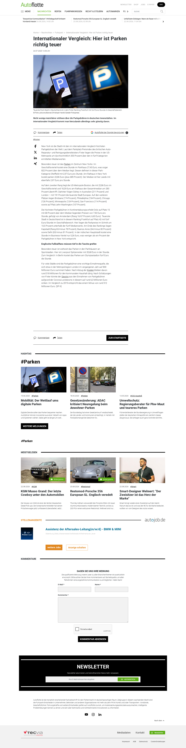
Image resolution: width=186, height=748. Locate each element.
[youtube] (86, 714)
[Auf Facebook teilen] (35, 146)
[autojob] (155, 520)
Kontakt (140, 732)
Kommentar (62, 595)
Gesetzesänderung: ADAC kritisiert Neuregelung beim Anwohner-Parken (89, 404)
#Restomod (85, 487)
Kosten (90, 270)
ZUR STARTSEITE (117, 338)
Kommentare (43, 132)
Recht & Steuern (94, 11)
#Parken (30, 362)
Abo (161, 5)
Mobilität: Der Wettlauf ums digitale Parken (39, 402)
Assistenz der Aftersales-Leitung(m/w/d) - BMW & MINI (83, 529)
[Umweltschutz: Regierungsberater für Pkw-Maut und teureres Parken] (142, 379)
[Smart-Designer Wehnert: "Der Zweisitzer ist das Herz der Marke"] (142, 470)
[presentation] (163, 21)
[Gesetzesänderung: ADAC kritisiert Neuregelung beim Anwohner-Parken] (93, 379)
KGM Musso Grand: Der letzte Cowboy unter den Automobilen (42, 493)
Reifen (58, 11)
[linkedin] (99, 714)
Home (36, 32)
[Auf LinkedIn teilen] (35, 158)
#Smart (133, 487)
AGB (134, 741)
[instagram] (93, 714)
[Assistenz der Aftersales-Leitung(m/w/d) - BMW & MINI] (27, 533)
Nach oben (158, 720)
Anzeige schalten (77, 547)
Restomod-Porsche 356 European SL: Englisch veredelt (91, 493)
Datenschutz (143, 741)
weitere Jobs (54, 547)
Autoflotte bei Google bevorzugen (109, 132)
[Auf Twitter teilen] (35, 152)
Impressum (126, 741)
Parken (67, 164)
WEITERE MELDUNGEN (34, 426)
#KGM (34, 487)
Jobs (143, 5)
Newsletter (125, 5)
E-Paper (150, 5)
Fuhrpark (59, 32)
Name (97, 585)
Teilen (59, 132)
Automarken (113, 11)
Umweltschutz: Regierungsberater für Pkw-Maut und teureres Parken (142, 404)
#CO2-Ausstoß (136, 396)
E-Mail (60, 585)
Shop (136, 5)
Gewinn (65, 276)
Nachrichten (44, 11)
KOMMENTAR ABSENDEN (93, 639)
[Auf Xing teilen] (35, 163)
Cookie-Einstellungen (158, 741)
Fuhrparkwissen (73, 11)
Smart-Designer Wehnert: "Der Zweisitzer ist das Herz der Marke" (140, 494)
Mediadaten (124, 732)
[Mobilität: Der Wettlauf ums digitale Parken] (43, 379)
